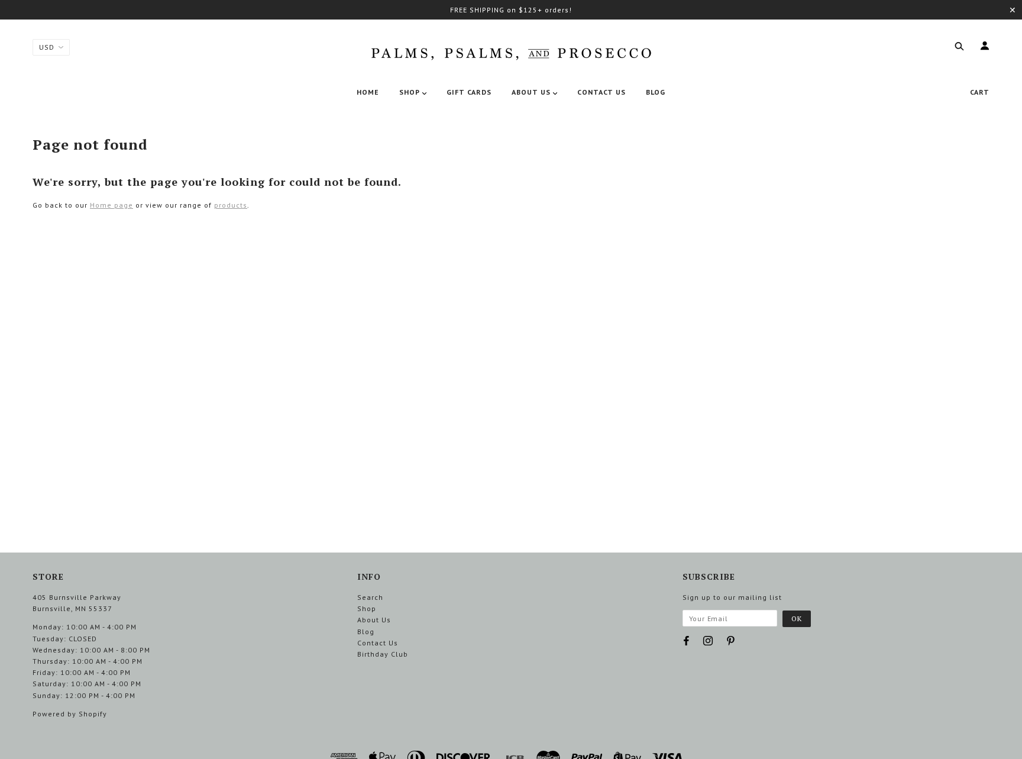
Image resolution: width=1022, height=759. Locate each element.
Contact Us (377, 642)
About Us (374, 619)
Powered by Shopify (70, 713)
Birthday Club (382, 654)
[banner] (511, 51)
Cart (979, 92)
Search (370, 597)
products (230, 205)
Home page (111, 205)
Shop (366, 608)
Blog (365, 631)
